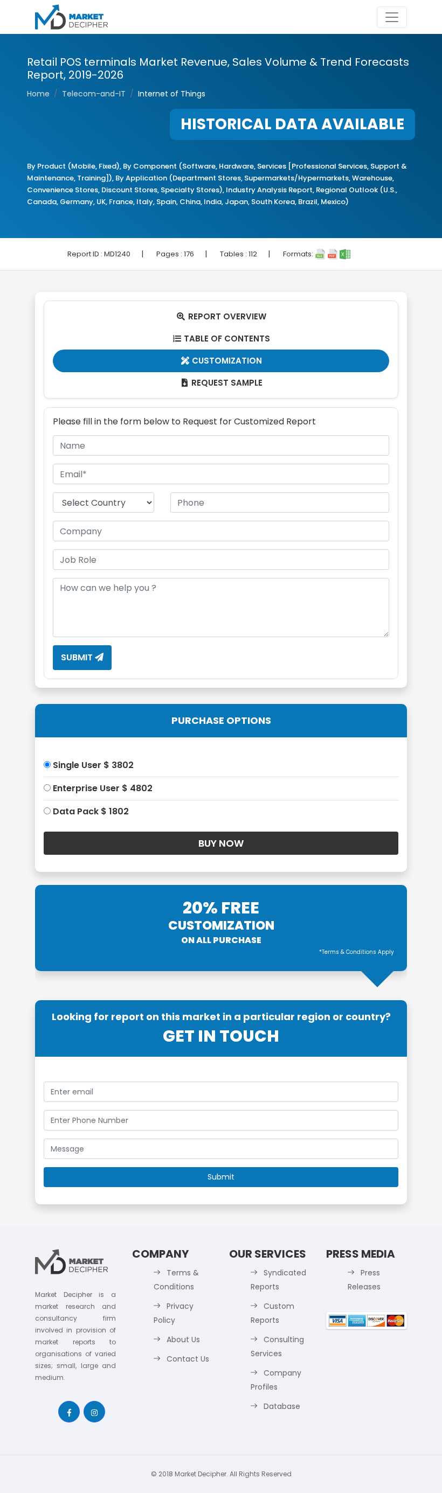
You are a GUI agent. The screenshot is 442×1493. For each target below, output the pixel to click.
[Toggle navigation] (392, 17)
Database (282, 1406)
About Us (183, 1339)
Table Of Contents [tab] (222, 338)
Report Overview (221, 316)
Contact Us (188, 1359)
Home (38, 93)
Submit (78, 657)
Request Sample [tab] (222, 382)
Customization (222, 360)
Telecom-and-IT (94, 93)
